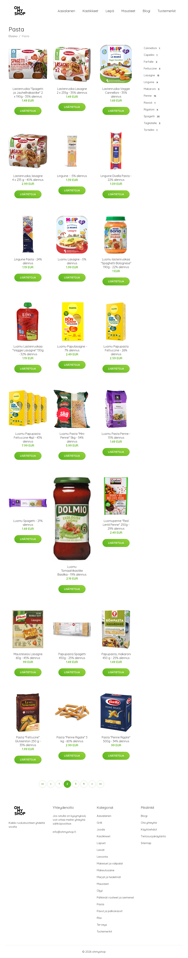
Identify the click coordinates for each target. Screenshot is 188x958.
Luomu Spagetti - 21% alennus (28, 523)
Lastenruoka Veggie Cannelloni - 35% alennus (116, 92)
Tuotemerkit (167, 11)
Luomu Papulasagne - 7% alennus (72, 348)
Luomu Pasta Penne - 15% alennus (116, 435)
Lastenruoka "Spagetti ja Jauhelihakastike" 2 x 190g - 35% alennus (28, 92)
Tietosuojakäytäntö (153, 836)
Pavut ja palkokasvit (109, 911)
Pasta (100, 904)
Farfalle (150, 61)
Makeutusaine (105, 870)
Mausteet (128, 11)
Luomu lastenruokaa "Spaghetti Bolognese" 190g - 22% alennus (116, 263)
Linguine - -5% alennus (72, 176)
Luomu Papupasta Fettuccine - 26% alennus (116, 350)
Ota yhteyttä (149, 822)
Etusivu (13, 36)
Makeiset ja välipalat (110, 863)
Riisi (99, 918)
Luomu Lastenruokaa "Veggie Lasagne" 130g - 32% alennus (28, 350)
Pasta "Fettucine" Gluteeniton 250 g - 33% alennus (28, 741)
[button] (42, 784)
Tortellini (150, 130)
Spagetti (152, 116)
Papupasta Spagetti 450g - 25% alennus (72, 656)
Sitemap (146, 843)
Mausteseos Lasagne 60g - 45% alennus (28, 656)
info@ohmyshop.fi (64, 832)
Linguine (151, 82)
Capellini (150, 55)
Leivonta (102, 856)
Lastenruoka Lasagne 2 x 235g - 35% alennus (72, 90)
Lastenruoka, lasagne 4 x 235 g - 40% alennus (28, 178)
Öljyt (100, 890)
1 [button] (59, 783)
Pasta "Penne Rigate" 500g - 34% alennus (116, 739)
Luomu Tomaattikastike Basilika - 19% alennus (71, 570)
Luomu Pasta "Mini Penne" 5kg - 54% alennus (72, 437)
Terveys (102, 924)
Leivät (100, 850)
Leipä (110, 11)
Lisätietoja (28, 110)
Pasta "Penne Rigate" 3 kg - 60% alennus (72, 739)
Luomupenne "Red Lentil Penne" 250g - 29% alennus (116, 524)
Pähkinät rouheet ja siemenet (115, 897)
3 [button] (75, 783)
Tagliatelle (152, 123)
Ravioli (149, 102)
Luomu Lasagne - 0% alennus (72, 261)
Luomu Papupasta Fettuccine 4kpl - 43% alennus (28, 437)
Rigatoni (151, 109)
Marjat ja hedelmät (109, 877)
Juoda (101, 829)
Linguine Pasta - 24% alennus (28, 261)
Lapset (101, 843)
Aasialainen (66, 11)
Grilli (99, 822)
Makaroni (151, 89)
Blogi (146, 11)
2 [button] (67, 783)
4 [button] (84, 783)
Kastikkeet (90, 11)
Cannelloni (152, 48)
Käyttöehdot (149, 829)
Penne (150, 95)
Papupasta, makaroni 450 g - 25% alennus (116, 656)
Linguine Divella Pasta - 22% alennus (116, 178)
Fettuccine (152, 68)
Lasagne (151, 75)
